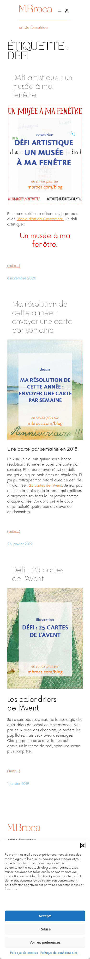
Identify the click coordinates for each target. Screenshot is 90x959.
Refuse (45, 929)
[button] (82, 845)
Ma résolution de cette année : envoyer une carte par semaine (42, 317)
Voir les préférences (45, 942)
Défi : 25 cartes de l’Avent (38, 574)
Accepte (45, 916)
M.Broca (35, 10)
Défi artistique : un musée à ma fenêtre (42, 87)
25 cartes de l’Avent (45, 486)
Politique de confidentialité (59, 953)
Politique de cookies (24, 953)
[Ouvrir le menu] (59, 11)
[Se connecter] (66, 10)
